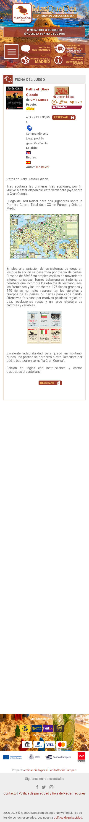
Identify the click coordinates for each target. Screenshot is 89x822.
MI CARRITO (36, 30)
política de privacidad (68, 817)
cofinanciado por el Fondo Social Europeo (50, 770)
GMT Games (39, 99)
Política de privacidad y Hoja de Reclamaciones (52, 793)
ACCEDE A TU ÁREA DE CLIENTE (45, 33)
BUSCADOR (54, 30)
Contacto (10, 793)
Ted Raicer (42, 167)
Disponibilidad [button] (65, 96)
